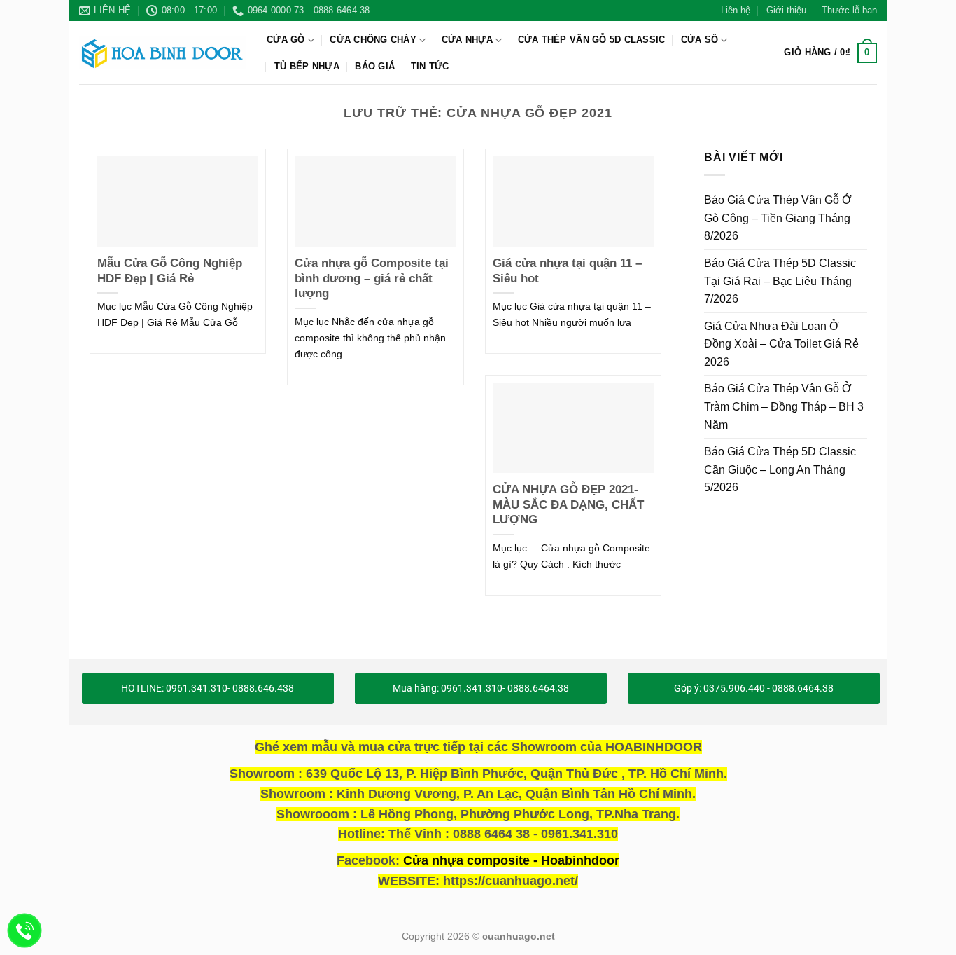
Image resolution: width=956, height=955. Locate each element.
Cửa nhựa (467, 39)
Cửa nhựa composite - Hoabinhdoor (511, 860)
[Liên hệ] (25, 931)
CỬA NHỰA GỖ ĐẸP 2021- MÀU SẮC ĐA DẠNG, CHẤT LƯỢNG (568, 504)
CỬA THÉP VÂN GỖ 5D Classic (592, 39)
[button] (830, 53)
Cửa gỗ (286, 39)
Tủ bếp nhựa (306, 66)
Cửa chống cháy (373, 39)
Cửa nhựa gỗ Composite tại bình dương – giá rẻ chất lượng (372, 278)
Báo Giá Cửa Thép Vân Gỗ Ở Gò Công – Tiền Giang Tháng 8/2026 (778, 218)
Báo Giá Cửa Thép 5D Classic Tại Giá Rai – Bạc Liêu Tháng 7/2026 (780, 281)
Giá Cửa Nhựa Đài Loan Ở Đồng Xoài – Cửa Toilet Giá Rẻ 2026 (781, 343)
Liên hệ (735, 10)
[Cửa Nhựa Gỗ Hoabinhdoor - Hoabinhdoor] (162, 52)
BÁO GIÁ (375, 66)
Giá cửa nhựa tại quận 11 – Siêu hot (567, 270)
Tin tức (430, 66)
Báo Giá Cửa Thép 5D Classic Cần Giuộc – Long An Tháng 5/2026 (780, 469)
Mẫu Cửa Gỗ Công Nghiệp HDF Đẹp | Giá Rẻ (169, 270)
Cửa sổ (700, 39)
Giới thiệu (786, 10)
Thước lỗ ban (849, 10)
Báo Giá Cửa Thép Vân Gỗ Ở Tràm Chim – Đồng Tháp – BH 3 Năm (784, 406)
